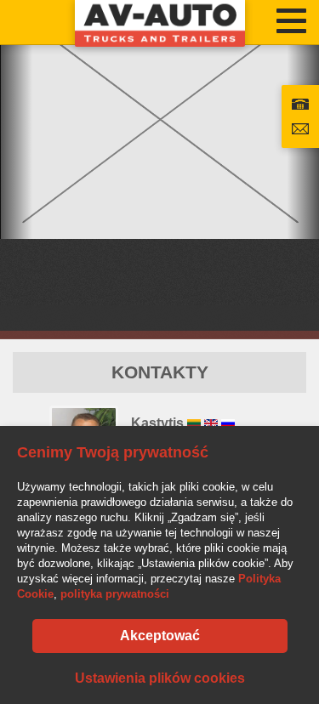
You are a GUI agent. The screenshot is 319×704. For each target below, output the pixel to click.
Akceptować (160, 635)
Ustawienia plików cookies (160, 678)
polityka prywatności (114, 594)
